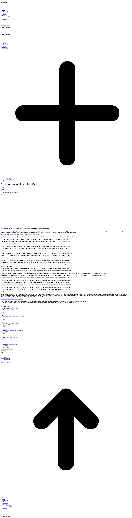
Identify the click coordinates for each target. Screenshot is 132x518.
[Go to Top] (66, 494)
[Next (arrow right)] (2, 497)
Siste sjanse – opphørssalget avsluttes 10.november (14, 316)
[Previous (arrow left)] (1, 497)
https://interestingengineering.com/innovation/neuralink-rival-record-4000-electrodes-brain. (20, 234)
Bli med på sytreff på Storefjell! (10, 337)
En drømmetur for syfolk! (8, 309)
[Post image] (11, 308)
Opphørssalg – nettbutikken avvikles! (11, 323)
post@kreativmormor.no (6, 358)
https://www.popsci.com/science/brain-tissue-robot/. (12, 299)
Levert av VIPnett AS (5, 362)
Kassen (7, 25)
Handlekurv (3, 25)
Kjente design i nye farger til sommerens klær (13, 330)
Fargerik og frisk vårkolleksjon (10, 344)
